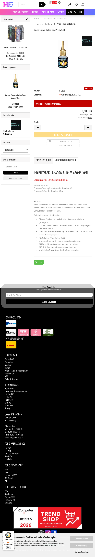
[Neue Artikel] (27, 19)
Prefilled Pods (48, 12)
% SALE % (72, 12)
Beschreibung (43, 160)
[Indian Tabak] (63, 54)
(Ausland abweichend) (75, 95)
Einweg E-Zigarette (21, 12)
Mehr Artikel (7, 133)
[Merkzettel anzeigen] (76, 4)
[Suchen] (42, 4)
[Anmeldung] (70, 4)
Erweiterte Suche (15, 178)
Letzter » (48, 24)
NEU (80, 12)
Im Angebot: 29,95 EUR (15, 54)
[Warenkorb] (83, 4)
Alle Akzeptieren (82, 538)
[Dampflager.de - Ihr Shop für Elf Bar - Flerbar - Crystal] (9, 4)
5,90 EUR (15, 103)
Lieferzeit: (38, 94)
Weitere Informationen (82, 552)
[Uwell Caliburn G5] (15, 33)
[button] (39, 262)
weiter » (40, 24)
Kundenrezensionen (65, 160)
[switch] (8, 547)
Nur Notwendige (81, 545)
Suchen (15, 173)
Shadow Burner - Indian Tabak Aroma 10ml (15, 97)
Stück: (36, 122)
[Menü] (12, 532)
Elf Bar (35, 12)
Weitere (61, 12)
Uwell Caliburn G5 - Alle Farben (15, 47)
